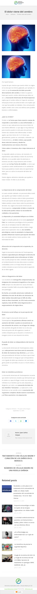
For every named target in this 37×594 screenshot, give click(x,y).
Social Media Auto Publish (10, 589)
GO (31, 586)
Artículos (14, 409)
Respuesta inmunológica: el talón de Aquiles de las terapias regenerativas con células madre (24, 508)
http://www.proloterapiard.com (23, 438)
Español (19, 592)
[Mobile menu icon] (3, 3)
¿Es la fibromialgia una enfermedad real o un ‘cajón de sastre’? (23, 534)
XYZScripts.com (29, 589)
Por (24, 409)
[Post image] (7, 488)
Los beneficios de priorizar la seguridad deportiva (23, 545)
